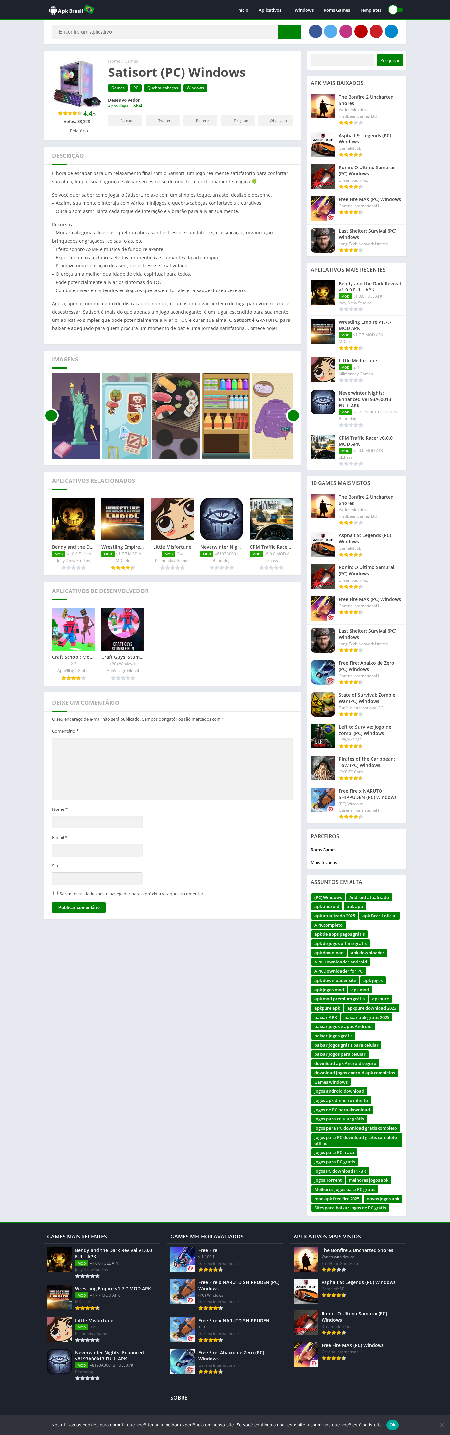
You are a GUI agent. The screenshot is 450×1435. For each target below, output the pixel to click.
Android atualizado (369, 897)
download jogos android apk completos (354, 1073)
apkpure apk (327, 1008)
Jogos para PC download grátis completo (355, 1128)
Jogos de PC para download (342, 1110)
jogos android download (339, 1091)
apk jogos (373, 980)
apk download (329, 953)
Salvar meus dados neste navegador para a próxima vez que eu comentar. (132, 894)
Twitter (164, 120)
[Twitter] (330, 31)
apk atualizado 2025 (334, 916)
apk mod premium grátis (339, 999)
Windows (304, 10)
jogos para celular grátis (339, 1119)
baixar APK (325, 1017)
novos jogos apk (383, 1199)
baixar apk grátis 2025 (366, 1017)
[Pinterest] (376, 31)
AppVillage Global (125, 106)
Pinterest (203, 120)
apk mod (360, 989)
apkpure (380, 999)
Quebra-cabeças (162, 88)
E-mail (59, 837)
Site (55, 866)
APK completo (328, 925)
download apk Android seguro (345, 1063)
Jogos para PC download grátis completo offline (355, 1140)
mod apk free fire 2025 (336, 1199)
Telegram (241, 120)
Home (114, 61)
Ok (393, 1424)
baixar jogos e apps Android (343, 1026)
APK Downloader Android (340, 962)
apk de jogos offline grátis (340, 943)
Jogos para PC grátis (334, 1162)
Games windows (331, 1082)
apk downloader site (335, 980)
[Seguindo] (293, 416)
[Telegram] (391, 31)
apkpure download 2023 (371, 1008)
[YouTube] (361, 31)
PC (135, 88)
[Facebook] (315, 31)
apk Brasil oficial (379, 916)
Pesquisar (390, 60)
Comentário (65, 731)
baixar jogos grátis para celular (346, 1045)
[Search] (289, 32)
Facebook (128, 120)
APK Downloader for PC (338, 971)
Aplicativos (270, 10)
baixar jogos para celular (340, 1054)
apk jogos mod (329, 989)
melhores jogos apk (368, 1180)
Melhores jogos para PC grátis (344, 1189)
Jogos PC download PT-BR (340, 1171)
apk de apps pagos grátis (339, 934)
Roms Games (337, 10)
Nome (60, 809)
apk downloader (367, 953)
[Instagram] (345, 31)
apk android (326, 906)
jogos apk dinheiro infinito (341, 1100)
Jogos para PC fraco (334, 1152)
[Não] (441, 1425)
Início (242, 10)
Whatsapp (278, 120)
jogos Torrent (328, 1180)
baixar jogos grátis (333, 1036)
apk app (355, 906)
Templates (370, 10)
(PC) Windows (328, 897)
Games (131, 61)
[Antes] (51, 416)
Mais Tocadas (324, 862)
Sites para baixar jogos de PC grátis (350, 1208)
